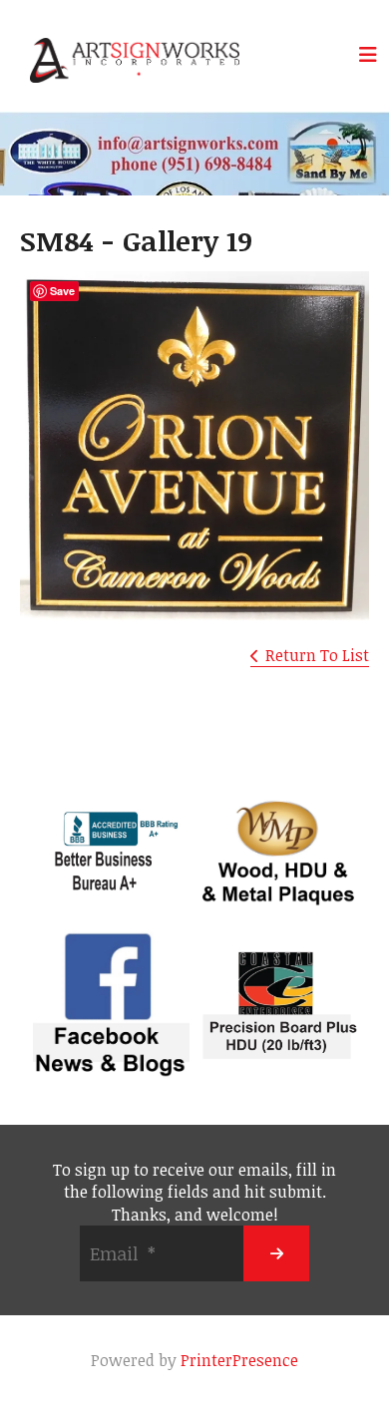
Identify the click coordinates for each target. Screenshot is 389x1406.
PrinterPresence (239, 1360)
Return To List (317, 655)
